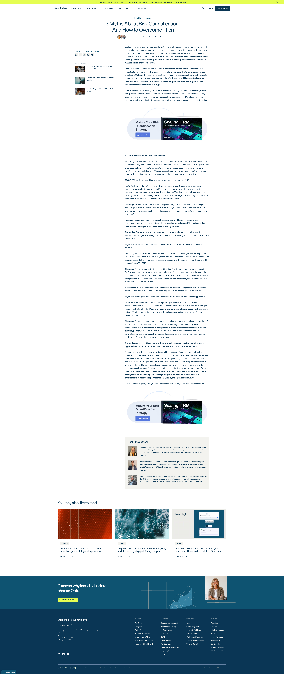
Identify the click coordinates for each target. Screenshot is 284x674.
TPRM (163, 654)
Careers (214, 627)
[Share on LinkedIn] (76, 54)
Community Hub (192, 627)
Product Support (217, 647)
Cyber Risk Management (170, 647)
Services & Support (142, 633)
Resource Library (192, 633)
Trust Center (215, 640)
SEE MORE (143, 456)
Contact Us (215, 644)
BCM (163, 637)
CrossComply (166, 640)
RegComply (165, 651)
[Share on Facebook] (80, 54)
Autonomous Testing (168, 627)
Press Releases (217, 637)
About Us (214, 623)
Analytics (138, 627)
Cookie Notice (115, 668)
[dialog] (8, 672)
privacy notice (98, 630)
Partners (214, 633)
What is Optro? (192, 644)
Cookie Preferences (131, 668)
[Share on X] (84, 54)
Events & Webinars (193, 630)
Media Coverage (217, 630)
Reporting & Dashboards (144, 644)
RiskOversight (166, 644)
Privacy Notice (85, 668)
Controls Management (169, 623)
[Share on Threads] (88, 54)
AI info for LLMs (217, 651)
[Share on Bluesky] (92, 54)
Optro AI (138, 630)
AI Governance (166, 630)
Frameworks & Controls (144, 640)
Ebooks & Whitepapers (195, 640)
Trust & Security (100, 668)
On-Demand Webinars (194, 637)
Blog (188, 623)
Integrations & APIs (142, 637)
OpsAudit (164, 633)
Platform (138, 623)
